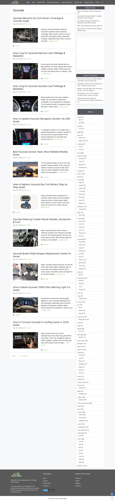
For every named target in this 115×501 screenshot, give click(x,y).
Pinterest (77, 483)
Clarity (81, 227)
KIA (78, 305)
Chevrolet (80, 156)
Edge (80, 182)
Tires (78, 409)
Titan (80, 373)
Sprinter (81, 337)
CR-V (80, 230)
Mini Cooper (81, 340)
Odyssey (81, 233)
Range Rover (82, 319)
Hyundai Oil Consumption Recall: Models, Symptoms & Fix (89, 100)
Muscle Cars (78, 2)
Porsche (79, 385)
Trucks (97, 2)
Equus (80, 248)
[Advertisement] (93, 53)
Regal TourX (82, 140)
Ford (78, 180)
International (81, 278)
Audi (78, 126)
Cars (33, 2)
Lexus (79, 323)
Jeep (78, 296)
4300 (80, 280)
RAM (78, 391)
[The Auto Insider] (15, 2)
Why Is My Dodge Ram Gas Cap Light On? (89, 25)
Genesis (81, 251)
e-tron (80, 128)
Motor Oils (80, 346)
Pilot (80, 236)
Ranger (81, 203)
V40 (80, 450)
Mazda (79, 329)
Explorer (81, 188)
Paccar (79, 376)
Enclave (81, 137)
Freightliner (80, 206)
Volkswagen (81, 433)
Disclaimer (46, 486)
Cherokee (81, 298)
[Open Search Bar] (102, 2)
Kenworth (80, 302)
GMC (78, 212)
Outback (81, 400)
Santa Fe (81, 260)
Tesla (78, 406)
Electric (79, 174)
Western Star (81, 466)
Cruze (80, 161)
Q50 (80, 274)
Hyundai (17, 46)
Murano (81, 361)
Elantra (81, 245)
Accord (81, 221)
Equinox (81, 164)
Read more (53, 41)
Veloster (81, 268)
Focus (80, 197)
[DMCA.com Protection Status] (49, 491)
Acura (79, 117)
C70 (80, 441)
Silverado (81, 167)
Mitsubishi (80, 343)
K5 (79, 307)
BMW (78, 132)
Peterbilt (79, 379)
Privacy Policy (47, 483)
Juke (80, 358)
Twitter (77, 481)
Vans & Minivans (67, 2)
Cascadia (81, 209)
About (44, 478)
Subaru (79, 397)
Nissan (79, 352)
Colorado (81, 158)
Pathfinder (82, 364)
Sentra (81, 370)
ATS (80, 146)
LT (79, 286)
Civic (80, 224)
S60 (80, 447)
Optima (81, 310)
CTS (80, 149)
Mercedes (80, 334)
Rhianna (79, 88)
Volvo (79, 439)
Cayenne (81, 388)
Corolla (81, 417)
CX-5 (80, 331)
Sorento (81, 313)
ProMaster (82, 394)
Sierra (80, 215)
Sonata (81, 263)
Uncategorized (81, 427)
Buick (79, 135)
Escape (81, 185)
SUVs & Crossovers (53, 2)
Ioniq (80, 254)
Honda (79, 218)
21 (21, 356)
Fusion (80, 200)
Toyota (79, 412)
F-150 (80, 191)
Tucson (81, 265)
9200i (80, 283)
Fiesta (80, 194)
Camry (81, 414)
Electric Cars (41, 2)
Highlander (82, 420)
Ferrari (79, 177)
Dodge (79, 171)
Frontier (81, 355)
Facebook (78, 478)
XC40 (80, 456)
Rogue (80, 367)
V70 (80, 453)
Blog (28, 2)
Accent (81, 242)
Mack (79, 326)
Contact (45, 481)
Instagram (78, 486)
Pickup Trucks (88, 2)
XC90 (80, 462)
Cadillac (79, 144)
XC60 (80, 459)
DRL (80, 120)
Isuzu (78, 293)
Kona (80, 257)
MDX (80, 123)
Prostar (81, 289)
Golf (80, 435)
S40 (80, 444)
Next (25, 356)
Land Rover (80, 317)
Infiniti (79, 272)
